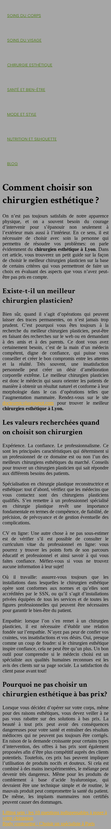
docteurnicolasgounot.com (28, 403)
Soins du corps (24, 16)
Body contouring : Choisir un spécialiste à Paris (48, 823)
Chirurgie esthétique (29, 65)
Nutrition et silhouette (32, 139)
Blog (12, 164)
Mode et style (21, 114)
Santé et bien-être (26, 90)
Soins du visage (24, 40)
